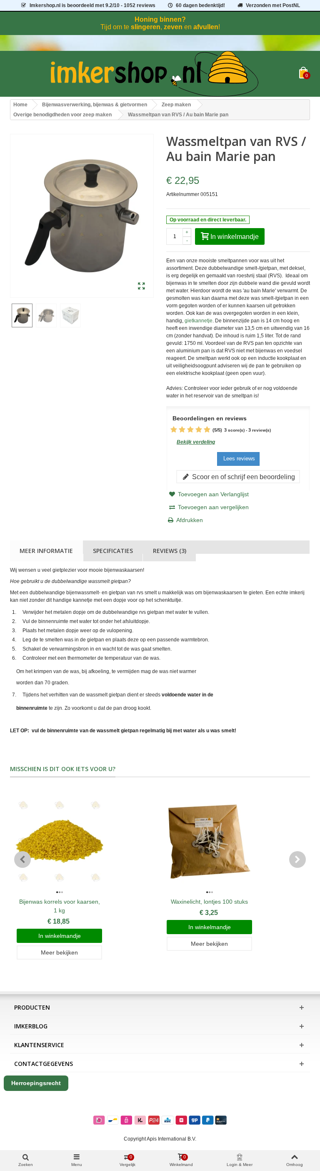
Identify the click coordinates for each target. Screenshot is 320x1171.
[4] (198, 430)
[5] (207, 430)
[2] (182, 430)
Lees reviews (238, 458)
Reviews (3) (169, 551)
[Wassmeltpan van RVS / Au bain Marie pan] (141, 286)
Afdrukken (189, 520)
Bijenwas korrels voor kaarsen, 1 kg (59, 906)
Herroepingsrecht (36, 1083)
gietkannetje (198, 321)
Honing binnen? (160, 19)
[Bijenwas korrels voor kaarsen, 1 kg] (59, 841)
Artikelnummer (182, 194)
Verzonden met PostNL (273, 5)
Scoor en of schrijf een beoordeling (242, 476)
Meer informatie (46, 551)
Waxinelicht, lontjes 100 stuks (209, 901)
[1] (173, 430)
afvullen (205, 26)
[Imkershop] (154, 74)
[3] (190, 430)
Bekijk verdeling (196, 442)
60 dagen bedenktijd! (200, 5)
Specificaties (113, 551)
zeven (173, 26)
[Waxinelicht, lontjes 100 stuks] (209, 841)
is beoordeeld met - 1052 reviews (92, 5)
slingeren (145, 26)
